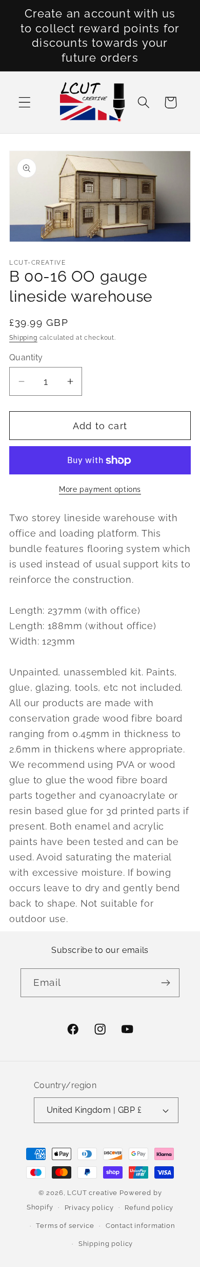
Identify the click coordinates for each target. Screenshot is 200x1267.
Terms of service (65, 1225)
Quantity (26, 357)
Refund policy (149, 1207)
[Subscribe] (165, 982)
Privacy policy (89, 1207)
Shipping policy (105, 1243)
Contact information (140, 1225)
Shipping (23, 337)
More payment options (100, 489)
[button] (24, 102)
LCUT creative (92, 1193)
